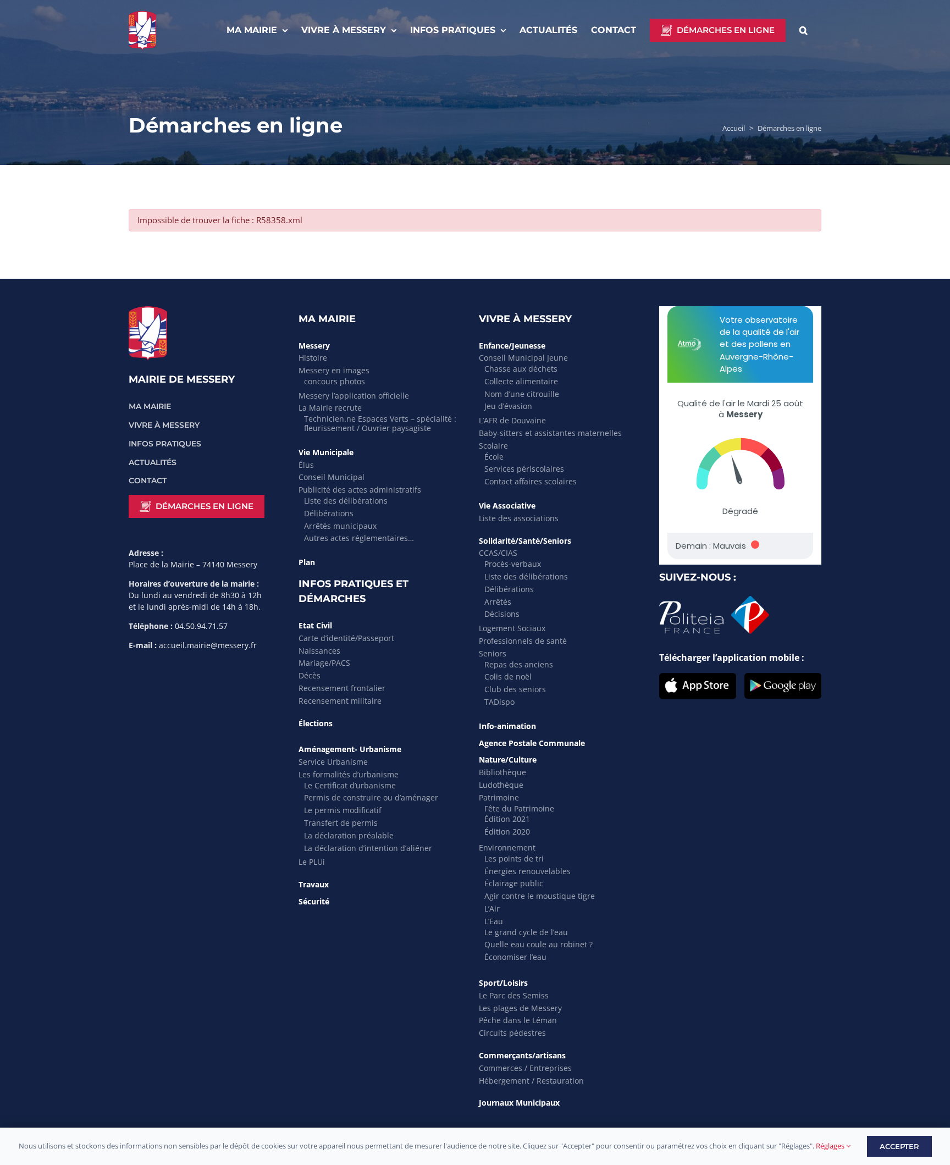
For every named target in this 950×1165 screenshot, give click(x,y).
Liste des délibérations (346, 500)
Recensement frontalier (342, 688)
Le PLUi (312, 862)
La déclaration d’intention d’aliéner (368, 848)
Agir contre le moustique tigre (539, 896)
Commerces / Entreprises (525, 1068)
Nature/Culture (508, 759)
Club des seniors (515, 689)
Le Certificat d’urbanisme (350, 785)
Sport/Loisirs (503, 983)
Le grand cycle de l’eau (526, 932)
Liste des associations (519, 518)
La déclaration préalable (349, 835)
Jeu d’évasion (508, 406)
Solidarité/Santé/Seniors (525, 540)
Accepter (899, 1146)
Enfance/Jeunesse (512, 345)
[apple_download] (697, 677)
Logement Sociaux (512, 628)
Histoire (313, 357)
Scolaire (493, 445)
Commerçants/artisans (522, 1055)
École (494, 456)
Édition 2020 (507, 831)
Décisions (502, 614)
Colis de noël (508, 676)
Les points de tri (514, 858)
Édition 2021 (507, 819)
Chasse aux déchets (520, 368)
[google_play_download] (782, 677)
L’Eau (493, 921)
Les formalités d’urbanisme (349, 774)
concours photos (334, 381)
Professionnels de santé (523, 641)
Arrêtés (497, 602)
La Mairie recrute (330, 407)
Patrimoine (499, 797)
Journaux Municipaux (519, 1102)
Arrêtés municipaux (340, 526)
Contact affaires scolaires (530, 481)
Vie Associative (507, 505)
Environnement (507, 847)
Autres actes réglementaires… (359, 538)
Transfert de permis (341, 823)
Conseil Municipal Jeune (523, 357)
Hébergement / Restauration (531, 1080)
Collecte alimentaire (521, 381)
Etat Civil (315, 625)
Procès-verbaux (512, 564)
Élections (316, 723)
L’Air (492, 908)
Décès (310, 675)
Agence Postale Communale (532, 743)
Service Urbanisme (333, 762)
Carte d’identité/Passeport (346, 638)
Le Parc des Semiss (514, 995)
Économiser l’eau (515, 957)
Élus (306, 465)
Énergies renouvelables (527, 871)
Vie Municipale (326, 452)
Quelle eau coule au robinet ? (538, 944)
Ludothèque (501, 785)
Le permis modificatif (343, 810)
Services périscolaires (524, 468)
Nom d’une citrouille (521, 394)
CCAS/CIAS (498, 553)
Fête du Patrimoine (519, 808)
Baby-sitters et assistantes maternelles (550, 433)
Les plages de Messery (520, 1008)
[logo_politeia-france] (714, 600)
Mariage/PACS (324, 663)
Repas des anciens (518, 664)
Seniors (492, 653)
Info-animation (507, 726)
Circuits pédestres (512, 1033)
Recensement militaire (340, 700)
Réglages (831, 1146)
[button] (803, 30)
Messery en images (334, 370)
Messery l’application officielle (354, 395)
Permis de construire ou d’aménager (371, 797)
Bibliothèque (502, 772)
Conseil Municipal (331, 477)
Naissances (319, 650)
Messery (314, 345)
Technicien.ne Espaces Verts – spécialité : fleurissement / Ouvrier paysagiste (380, 423)
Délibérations (329, 513)
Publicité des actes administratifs (360, 489)
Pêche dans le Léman (518, 1020)
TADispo (499, 702)
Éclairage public (513, 883)
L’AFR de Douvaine (512, 420)
